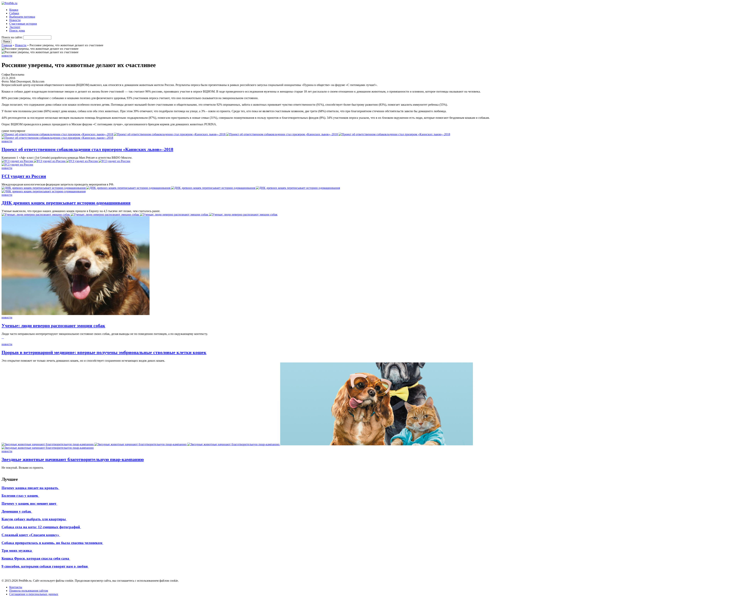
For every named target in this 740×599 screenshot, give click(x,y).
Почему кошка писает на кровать (30, 488)
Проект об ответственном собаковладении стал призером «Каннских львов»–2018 (87, 149)
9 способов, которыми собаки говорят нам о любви (45, 566)
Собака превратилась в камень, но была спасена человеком (52, 543)
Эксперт (14, 27)
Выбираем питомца (22, 16)
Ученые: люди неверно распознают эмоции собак (53, 325)
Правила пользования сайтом (28, 590)
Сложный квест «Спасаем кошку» (31, 535)
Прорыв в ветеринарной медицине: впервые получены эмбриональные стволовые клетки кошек (104, 352)
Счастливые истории (23, 23)
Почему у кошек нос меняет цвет (29, 503)
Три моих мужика (17, 550)
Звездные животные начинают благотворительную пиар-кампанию (73, 459)
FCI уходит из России (24, 176)
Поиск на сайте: (12, 37)
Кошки (13, 9)
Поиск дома (17, 30)
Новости (15, 20)
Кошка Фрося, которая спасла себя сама (36, 558)
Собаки (14, 13)
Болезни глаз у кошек (20, 496)
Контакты (15, 587)
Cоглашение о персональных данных (33, 594)
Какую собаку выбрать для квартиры (34, 519)
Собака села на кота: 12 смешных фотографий (41, 527)
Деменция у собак (17, 511)
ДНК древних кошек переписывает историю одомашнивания (66, 202)
